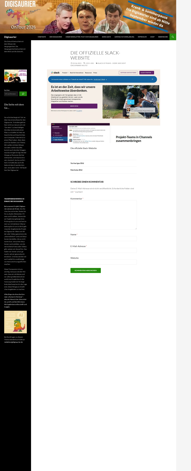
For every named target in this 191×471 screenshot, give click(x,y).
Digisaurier (10, 36)
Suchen (7, 90)
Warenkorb (163, 37)
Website (74, 258)
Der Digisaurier (55, 37)
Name (73, 234)
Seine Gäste (106, 37)
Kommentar (76, 198)
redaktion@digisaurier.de (13, 342)
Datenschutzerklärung (124, 37)
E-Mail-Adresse (78, 246)
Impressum (142, 37)
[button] (7, 185)
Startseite (42, 37)
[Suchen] (23, 93)
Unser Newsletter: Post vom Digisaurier (82, 37)
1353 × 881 (90, 63)
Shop (152, 37)
